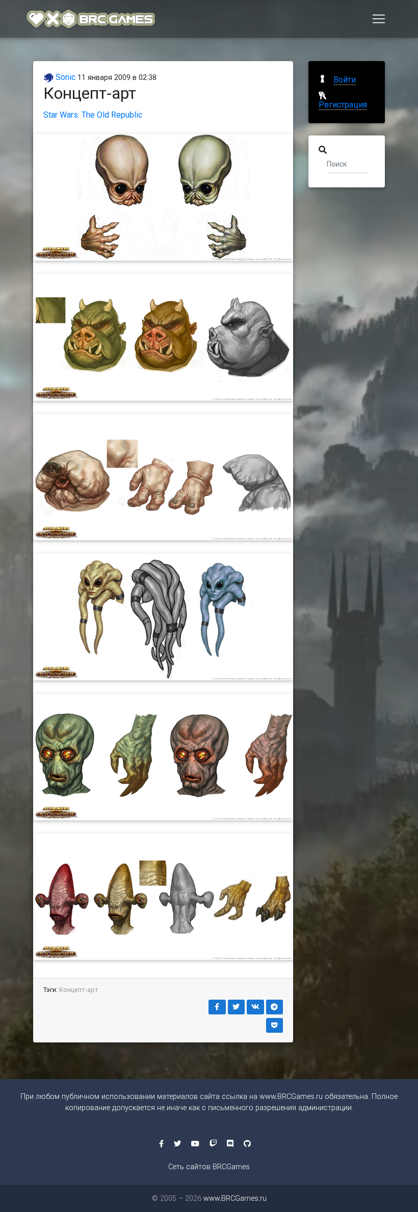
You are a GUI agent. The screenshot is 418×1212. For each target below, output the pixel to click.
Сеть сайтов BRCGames (209, 1167)
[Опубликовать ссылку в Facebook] (217, 1007)
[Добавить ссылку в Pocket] (274, 1025)
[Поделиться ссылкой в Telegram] (274, 1007)
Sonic (64, 77)
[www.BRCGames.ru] (91, 19)
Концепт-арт (78, 990)
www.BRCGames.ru (291, 1096)
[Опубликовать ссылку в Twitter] (236, 1007)
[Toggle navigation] (379, 19)
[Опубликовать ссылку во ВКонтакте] (255, 1007)
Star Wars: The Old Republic (92, 115)
